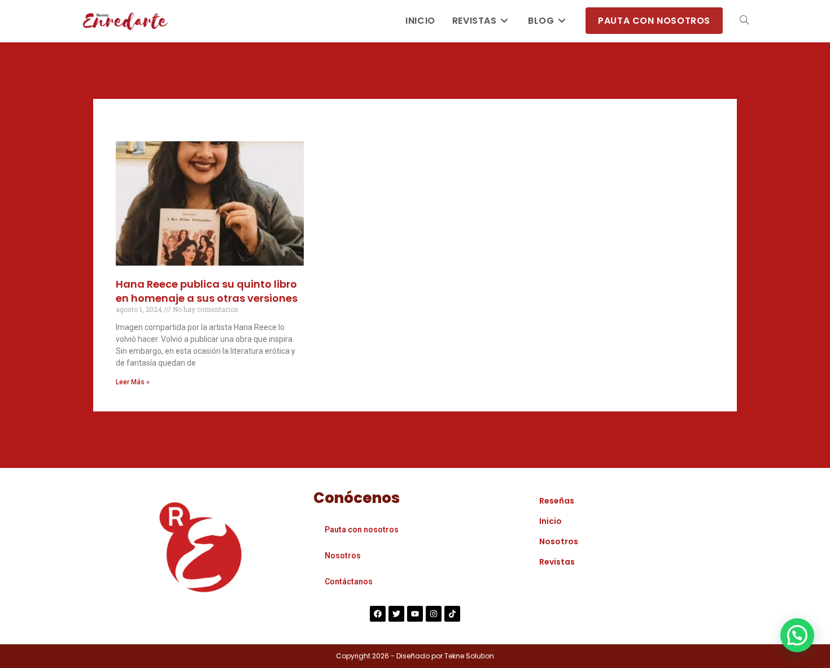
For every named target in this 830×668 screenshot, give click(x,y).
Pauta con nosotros (362, 529)
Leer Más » (133, 382)
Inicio (550, 521)
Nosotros (343, 555)
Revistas (557, 561)
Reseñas (556, 500)
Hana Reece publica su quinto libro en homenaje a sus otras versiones (207, 291)
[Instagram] (434, 614)
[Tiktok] (452, 614)
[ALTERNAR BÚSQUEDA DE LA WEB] (744, 21)
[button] (797, 635)
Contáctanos (349, 581)
